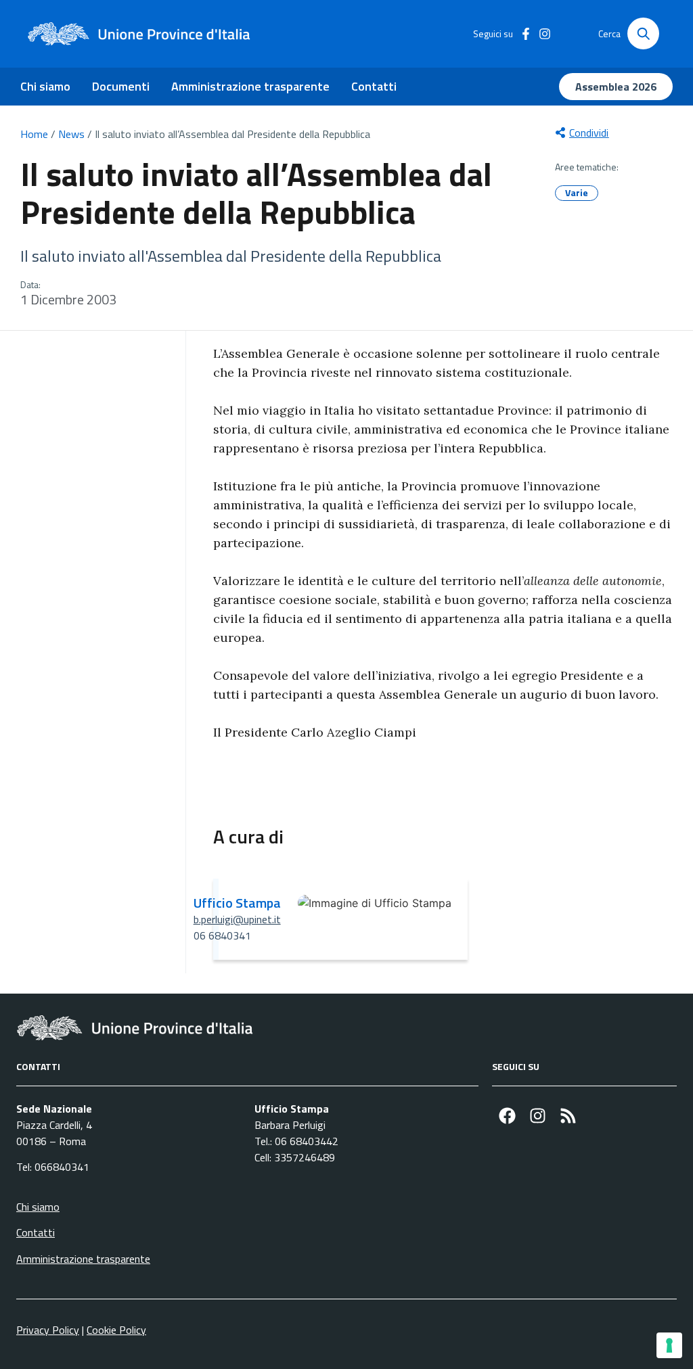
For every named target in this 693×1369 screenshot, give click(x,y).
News (71, 134)
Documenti (121, 86)
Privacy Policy (47, 1330)
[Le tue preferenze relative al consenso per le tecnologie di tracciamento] (669, 1345)
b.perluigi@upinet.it (237, 919)
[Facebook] (507, 1115)
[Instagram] (537, 1115)
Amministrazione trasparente (250, 86)
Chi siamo (45, 86)
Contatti (374, 86)
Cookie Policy (116, 1330)
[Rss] (568, 1115)
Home (34, 134)
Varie (576, 192)
